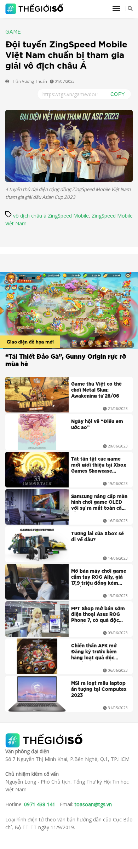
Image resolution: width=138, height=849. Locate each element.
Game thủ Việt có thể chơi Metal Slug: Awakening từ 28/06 (96, 390)
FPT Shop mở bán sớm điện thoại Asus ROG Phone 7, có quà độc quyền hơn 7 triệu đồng (99, 615)
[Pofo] (35, 9)
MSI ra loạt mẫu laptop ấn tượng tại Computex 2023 (99, 689)
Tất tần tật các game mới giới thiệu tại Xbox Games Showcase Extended (98, 466)
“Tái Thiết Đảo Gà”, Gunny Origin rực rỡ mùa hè (65, 360)
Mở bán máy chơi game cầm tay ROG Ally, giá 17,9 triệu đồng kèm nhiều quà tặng (98, 578)
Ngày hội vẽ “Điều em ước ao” (97, 425)
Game (13, 32)
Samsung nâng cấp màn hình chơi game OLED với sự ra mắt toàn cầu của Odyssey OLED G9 (99, 503)
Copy (117, 94)
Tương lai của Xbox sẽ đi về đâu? (97, 537)
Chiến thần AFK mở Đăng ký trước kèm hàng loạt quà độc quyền (94, 653)
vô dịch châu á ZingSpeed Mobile (51, 215)
